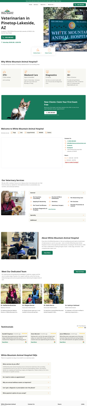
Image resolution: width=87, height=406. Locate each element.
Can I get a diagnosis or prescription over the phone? (19, 388)
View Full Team (80, 271)
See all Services (52, 209)
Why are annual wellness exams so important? (17, 382)
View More (47, 253)
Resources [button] (50, 4)
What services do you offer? (11, 364)
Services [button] (36, 4)
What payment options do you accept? (14, 393)
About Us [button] (43, 4)
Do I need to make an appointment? (14, 377)
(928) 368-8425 (80, 4)
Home (30, 4)
